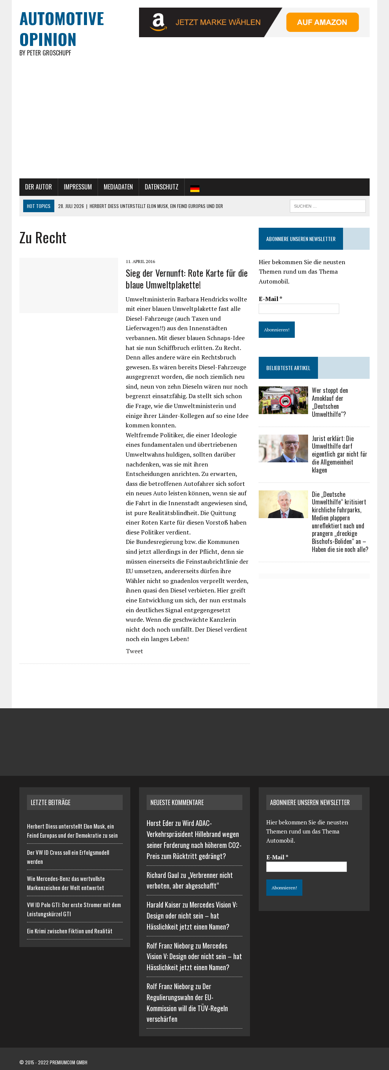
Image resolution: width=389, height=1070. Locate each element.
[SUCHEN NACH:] (328, 205)
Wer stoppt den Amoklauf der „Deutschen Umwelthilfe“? (330, 402)
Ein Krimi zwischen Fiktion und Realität (69, 931)
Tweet (134, 651)
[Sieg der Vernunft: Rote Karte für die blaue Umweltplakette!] (68, 308)
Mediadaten (118, 186)
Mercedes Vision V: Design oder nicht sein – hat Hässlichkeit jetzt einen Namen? (192, 915)
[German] (195, 187)
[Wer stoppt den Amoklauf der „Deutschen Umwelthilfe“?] (283, 409)
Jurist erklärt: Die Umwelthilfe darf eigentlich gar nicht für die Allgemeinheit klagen (339, 454)
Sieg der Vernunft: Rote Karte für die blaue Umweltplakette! (187, 278)
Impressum (78, 186)
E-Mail (270, 299)
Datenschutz (162, 186)
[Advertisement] (194, 121)
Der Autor (38, 186)
